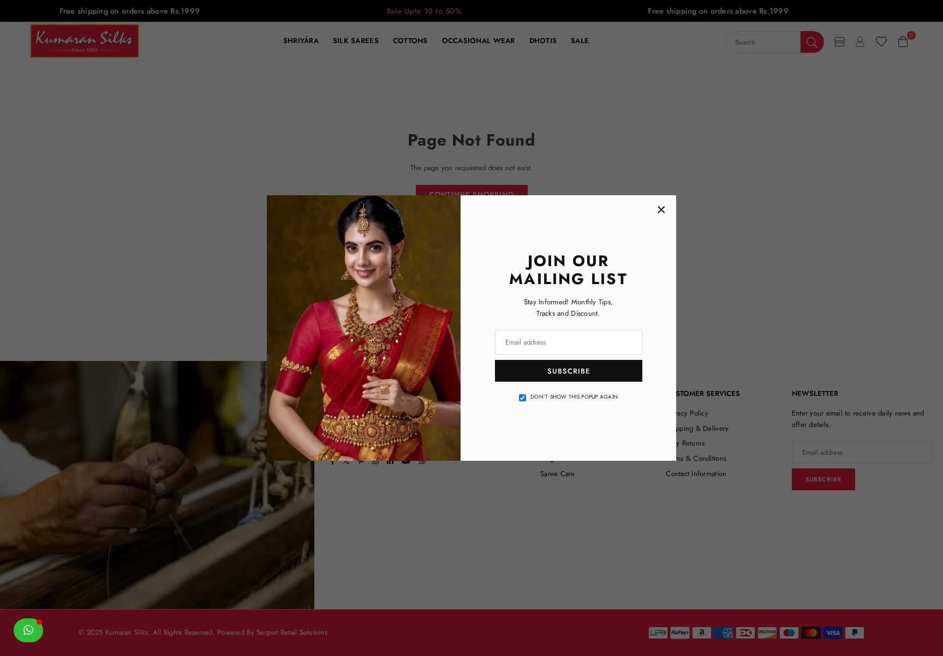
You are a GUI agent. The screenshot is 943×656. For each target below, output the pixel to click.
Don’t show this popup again (574, 397)
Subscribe (568, 371)
